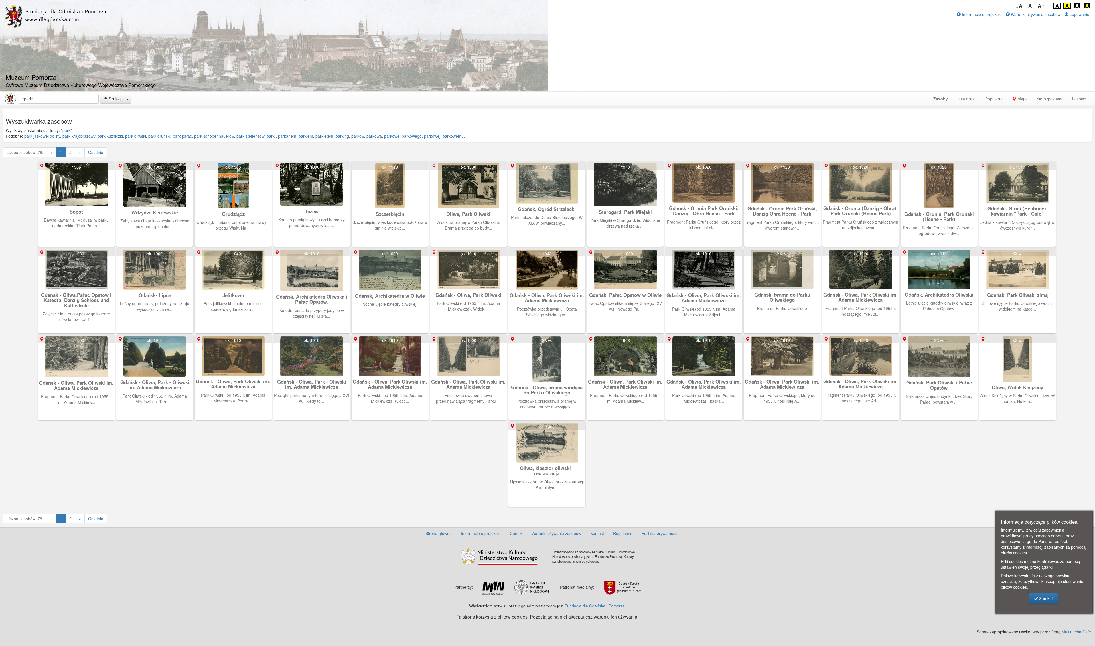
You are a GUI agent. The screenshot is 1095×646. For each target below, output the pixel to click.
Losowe (1079, 99)
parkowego (412, 136)
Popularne (994, 99)
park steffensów (250, 136)
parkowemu (453, 136)
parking (342, 136)
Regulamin (622, 533)
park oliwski (135, 136)
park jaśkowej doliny (42, 136)
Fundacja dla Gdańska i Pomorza (595, 606)
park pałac (182, 136)
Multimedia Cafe (1076, 632)
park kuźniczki (110, 136)
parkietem (324, 136)
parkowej (432, 136)
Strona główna (438, 533)
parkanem (287, 136)
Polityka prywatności (660, 533)
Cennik (516, 533)
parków (357, 136)
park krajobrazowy (78, 136)
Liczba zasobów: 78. (25, 152)
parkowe (392, 136)
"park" (66, 130)
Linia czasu (966, 99)
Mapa (1022, 99)
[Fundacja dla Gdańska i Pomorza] (10, 99)
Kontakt (597, 533)
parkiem (306, 136)
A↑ (1041, 6)
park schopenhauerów (214, 136)
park (271, 136)
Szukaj (114, 99)
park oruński (159, 136)
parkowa (374, 136)
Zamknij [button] (1045, 598)
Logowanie (1078, 14)
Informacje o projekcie (981, 14)
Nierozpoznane (1050, 99)
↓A (1018, 6)
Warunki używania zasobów (1035, 14)
